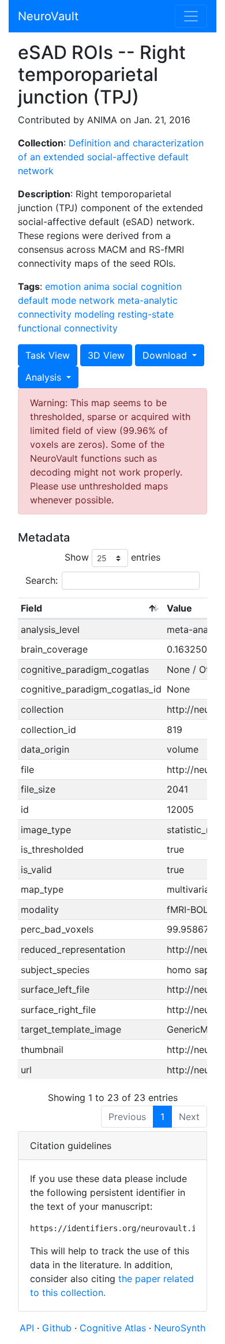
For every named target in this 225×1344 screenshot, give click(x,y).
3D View (106, 355)
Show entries (112, 557)
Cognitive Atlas (114, 1328)
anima (97, 286)
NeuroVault (48, 16)
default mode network (66, 300)
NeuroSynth (179, 1328)
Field (31, 608)
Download (166, 355)
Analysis (44, 377)
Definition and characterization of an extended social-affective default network (111, 156)
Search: (41, 580)
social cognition (147, 286)
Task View (47, 355)
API (27, 1328)
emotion (63, 286)
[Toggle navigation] (191, 16)
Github (58, 1328)
